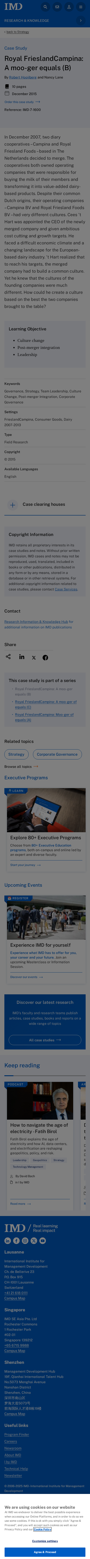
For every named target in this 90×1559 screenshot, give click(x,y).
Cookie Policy (42, 1529)
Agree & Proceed (45, 1552)
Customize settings (45, 1541)
